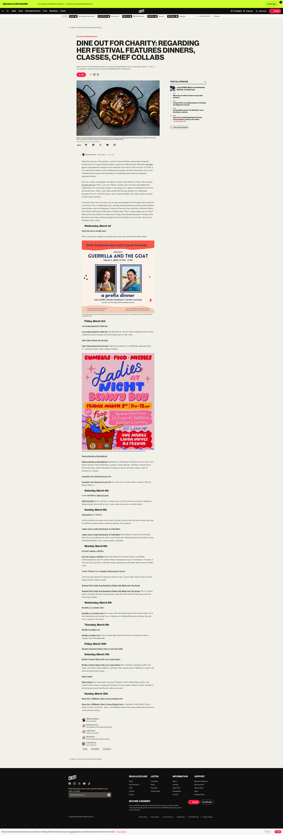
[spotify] (98, 75)
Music (14, 11)
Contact (175, 794)
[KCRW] (72, 779)
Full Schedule (155, 791)
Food (45, 11)
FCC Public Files (193, 817)
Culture (85, 749)
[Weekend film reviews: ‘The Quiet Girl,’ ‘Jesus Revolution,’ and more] (171, 108)
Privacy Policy (154, 817)
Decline (267, 832)
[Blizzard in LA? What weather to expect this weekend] (171, 94)
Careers (175, 785)
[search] (8, 11)
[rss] (90, 75)
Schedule (217, 16)
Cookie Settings (208, 817)
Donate (276, 11)
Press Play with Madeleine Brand (86, 36)
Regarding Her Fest (89, 185)
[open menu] (3, 11)
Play (82, 75)
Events (63, 11)
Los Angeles (107, 749)
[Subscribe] (108, 794)
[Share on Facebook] (93, 145)
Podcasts (249, 11)
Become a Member (201, 781)
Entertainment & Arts (32, 11)
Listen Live (262, 11)
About (175, 781)
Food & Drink (95, 749)
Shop (196, 791)
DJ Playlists (238, 11)
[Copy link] (86, 145)
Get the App (271, 4)
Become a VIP (199, 785)
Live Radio (154, 781)
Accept (278, 832)
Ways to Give (198, 788)
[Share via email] (114, 145)
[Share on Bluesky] (107, 145)
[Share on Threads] (100, 145)
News (21, 11)
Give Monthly (207, 802)
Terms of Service (167, 817)
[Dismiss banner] (280, 2)
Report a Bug (143, 817)
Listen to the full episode (180, 127)
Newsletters (54, 11)
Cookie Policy (180, 817)
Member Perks (199, 794)
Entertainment (134, 785)
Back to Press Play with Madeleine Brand (86, 28)
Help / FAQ (176, 788)
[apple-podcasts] (94, 75)
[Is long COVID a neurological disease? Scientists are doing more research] (171, 101)
